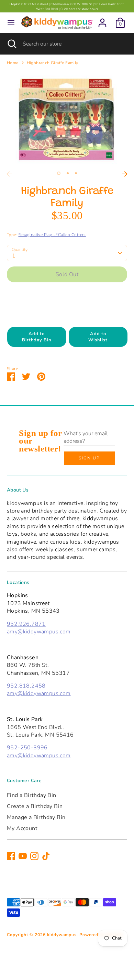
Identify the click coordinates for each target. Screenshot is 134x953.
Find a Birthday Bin (31, 795)
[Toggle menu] (11, 23)
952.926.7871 (26, 624)
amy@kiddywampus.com (39, 631)
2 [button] (68, 173)
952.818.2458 (26, 686)
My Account (22, 828)
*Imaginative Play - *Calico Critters (52, 234)
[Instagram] (34, 856)
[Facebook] (11, 856)
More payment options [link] (67, 312)
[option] (67, 119)
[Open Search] (11, 44)
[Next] (124, 174)
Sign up (89, 458)
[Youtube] (23, 856)
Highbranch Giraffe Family (52, 63)
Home (13, 63)
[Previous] (9, 174)
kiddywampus (62, 934)
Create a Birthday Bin (35, 806)
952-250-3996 (27, 747)
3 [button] (76, 173)
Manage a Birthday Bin (36, 817)
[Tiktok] (46, 856)
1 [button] (58, 173)
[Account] (102, 19)
